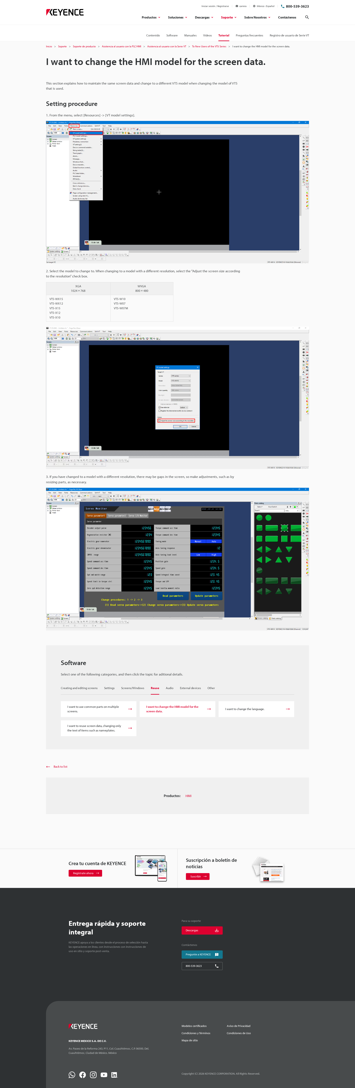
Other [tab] (211, 688)
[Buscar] (307, 17)
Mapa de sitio (190, 1040)
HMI (188, 796)
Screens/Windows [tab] (132, 688)
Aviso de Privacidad (238, 1026)
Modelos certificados (194, 1026)
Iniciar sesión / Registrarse (215, 6)
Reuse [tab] (155, 688)
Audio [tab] (169, 688)
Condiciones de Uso (239, 1033)
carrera (243, 6)
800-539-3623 (297, 6)
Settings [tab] (109, 688)
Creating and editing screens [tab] (79, 688)
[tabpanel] (177, 719)
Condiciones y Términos (196, 1033)
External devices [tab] (190, 688)
